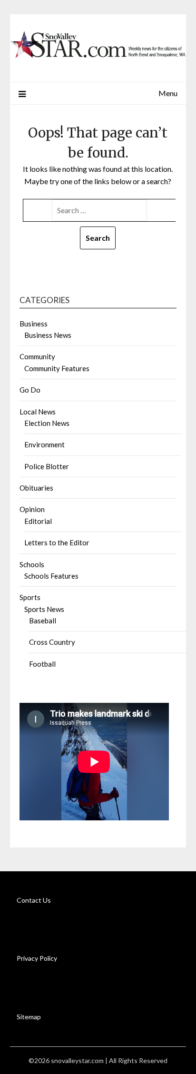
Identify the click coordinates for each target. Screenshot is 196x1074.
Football (42, 664)
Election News (46, 423)
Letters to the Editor (56, 542)
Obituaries (36, 487)
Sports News (44, 609)
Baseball (42, 620)
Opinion (32, 509)
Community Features (56, 368)
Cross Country (52, 642)
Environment (44, 444)
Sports (30, 597)
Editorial (38, 521)
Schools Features (51, 575)
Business (34, 323)
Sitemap (29, 1017)
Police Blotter (46, 466)
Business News (47, 335)
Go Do (30, 389)
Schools (32, 564)
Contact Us (34, 900)
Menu (167, 93)
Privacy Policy (37, 958)
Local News (38, 411)
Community (37, 356)
